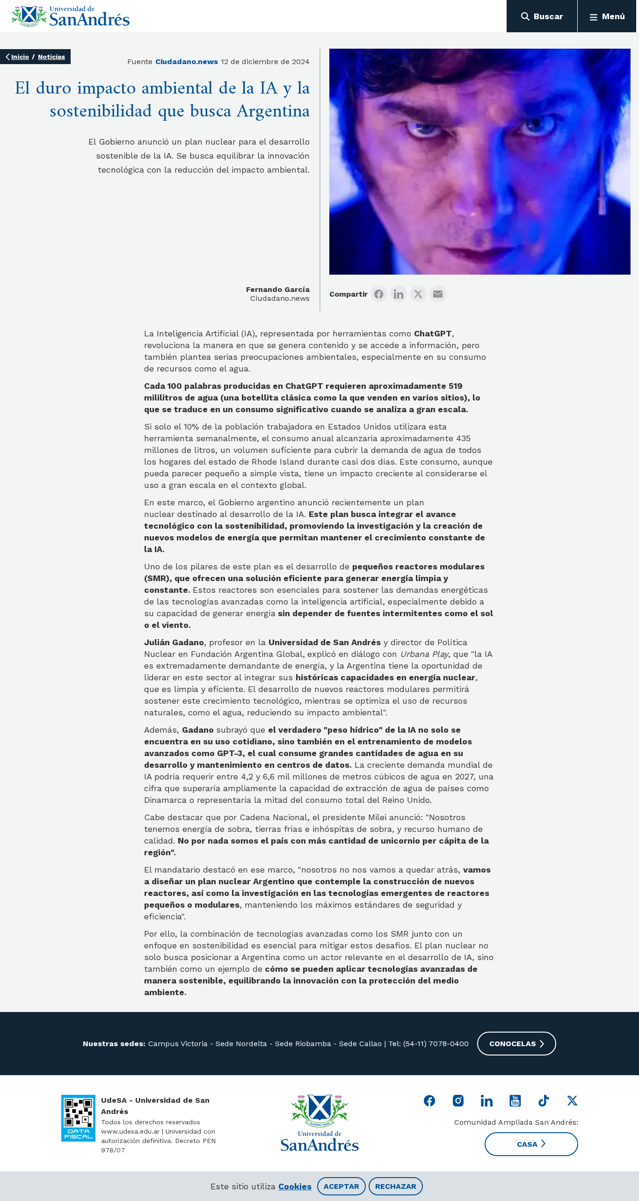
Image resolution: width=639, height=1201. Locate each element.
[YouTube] (515, 1100)
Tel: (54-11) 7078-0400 (427, 1043)
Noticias (51, 56)
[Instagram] (458, 1100)
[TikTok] (544, 1100)
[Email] (437, 293)
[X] (418, 293)
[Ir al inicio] (70, 16)
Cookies (295, 1186)
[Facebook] (378, 293)
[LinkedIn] (398, 293)
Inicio (20, 56)
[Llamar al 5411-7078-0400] (78, 1118)
